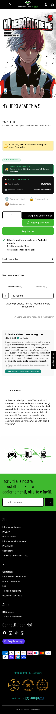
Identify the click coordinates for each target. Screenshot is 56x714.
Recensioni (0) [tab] (15, 286)
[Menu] (3, 4)
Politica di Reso (9, 536)
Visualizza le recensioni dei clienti (23, 371)
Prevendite (7, 546)
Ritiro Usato (8, 612)
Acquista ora (28, 231)
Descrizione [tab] (15, 390)
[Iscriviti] (49, 502)
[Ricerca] (10, 4)
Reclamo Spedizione (12, 595)
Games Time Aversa (31, 709)
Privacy (6, 532)
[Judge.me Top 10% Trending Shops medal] (42, 685)
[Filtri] (5, 295)
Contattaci (7, 572)
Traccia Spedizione (11, 590)
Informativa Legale (11, 527)
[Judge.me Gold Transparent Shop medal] (14, 685)
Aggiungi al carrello (39, 222)
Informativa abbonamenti (14, 541)
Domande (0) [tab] (40, 286)
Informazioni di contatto (14, 576)
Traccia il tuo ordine (12, 616)
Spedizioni (7, 550)
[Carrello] (52, 4)
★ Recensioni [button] (53, 359)
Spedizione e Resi (10, 259)
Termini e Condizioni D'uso (15, 555)
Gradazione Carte (11, 581)
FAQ (4, 586)
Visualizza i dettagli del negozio (21, 250)
